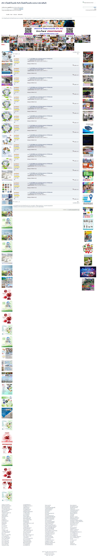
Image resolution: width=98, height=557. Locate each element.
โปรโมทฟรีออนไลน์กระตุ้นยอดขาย (76, 531)
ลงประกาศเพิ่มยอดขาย (74, 534)
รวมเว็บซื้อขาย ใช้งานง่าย (6, 531)
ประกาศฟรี (3, 518)
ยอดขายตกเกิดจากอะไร (74, 523)
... (18, 53)
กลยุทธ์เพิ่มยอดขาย (73, 528)
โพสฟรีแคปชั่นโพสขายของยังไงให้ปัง (51, 530)
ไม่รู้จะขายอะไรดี (48, 505)
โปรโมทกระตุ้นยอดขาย (74, 530)
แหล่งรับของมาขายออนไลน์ (74, 509)
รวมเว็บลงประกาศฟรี (5, 545)
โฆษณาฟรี (3, 517)
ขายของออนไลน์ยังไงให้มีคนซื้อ (50, 507)
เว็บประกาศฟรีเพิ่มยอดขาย (74, 537)
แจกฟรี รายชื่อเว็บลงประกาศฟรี (28, 523)
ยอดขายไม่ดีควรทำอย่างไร (74, 522)
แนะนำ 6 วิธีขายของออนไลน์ (28, 538)
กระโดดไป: (64, 209)
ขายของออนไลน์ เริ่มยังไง (27, 541)
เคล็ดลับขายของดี (26, 508)
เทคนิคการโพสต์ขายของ (49, 523)
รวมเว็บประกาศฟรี (5, 530)
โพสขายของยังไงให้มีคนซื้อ (49, 528)
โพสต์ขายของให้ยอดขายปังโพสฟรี (50, 526)
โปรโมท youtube (26, 525)
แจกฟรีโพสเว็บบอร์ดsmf (27, 527)
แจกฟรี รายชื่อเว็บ (26, 526)
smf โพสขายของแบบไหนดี (49, 529)
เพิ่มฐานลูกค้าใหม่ (5, 511)
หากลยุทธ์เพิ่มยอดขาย (26, 504)
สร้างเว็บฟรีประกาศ (26, 545)
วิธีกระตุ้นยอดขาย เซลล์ (74, 506)
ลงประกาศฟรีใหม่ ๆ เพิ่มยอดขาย (75, 536)
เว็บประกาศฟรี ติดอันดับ (6, 538)
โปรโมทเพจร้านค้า (73, 544)
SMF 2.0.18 (44, 551)
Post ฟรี (71, 538)
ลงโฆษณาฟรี (72, 543)
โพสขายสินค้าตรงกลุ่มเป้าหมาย (28, 534)
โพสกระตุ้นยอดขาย (73, 505)
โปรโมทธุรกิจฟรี (26, 520)
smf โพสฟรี (47, 512)
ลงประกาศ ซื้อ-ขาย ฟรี (27, 517)
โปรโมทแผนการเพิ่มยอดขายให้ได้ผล (76, 520)
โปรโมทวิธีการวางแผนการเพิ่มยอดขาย (76, 521)
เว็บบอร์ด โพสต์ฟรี (26, 516)
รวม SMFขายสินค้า (26, 512)
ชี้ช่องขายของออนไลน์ (26, 542)
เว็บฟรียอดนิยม (4, 523)
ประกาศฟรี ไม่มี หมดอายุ (6, 537)
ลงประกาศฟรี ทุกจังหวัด (6, 532)
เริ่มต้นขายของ (72, 508)
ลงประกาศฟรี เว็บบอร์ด (27, 531)
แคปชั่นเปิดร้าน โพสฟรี (49, 541)
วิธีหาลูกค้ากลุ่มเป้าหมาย (6, 508)
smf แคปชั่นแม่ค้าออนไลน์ (49, 531)
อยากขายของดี (47, 506)
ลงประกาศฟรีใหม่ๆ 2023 (27, 519)
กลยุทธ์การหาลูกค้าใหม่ (5, 504)
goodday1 (16, 59)
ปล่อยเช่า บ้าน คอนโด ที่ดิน (6, 534)
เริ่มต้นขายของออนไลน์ (27, 540)
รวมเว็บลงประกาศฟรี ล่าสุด (6, 512)
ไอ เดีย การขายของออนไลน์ (49, 519)
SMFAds (46, 552)
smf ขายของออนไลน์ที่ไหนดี (49, 522)
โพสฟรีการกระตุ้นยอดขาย (74, 529)
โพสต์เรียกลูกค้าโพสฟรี (49, 536)
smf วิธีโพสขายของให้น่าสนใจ (50, 542)
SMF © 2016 (49, 551)
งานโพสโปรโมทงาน (26, 510)
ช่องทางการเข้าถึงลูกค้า (5, 510)
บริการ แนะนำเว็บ (5, 527)
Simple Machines (54, 551)
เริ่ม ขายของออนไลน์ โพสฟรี (49, 521)
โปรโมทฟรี (72, 515)
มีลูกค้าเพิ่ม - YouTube (74, 516)
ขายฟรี (71, 526)
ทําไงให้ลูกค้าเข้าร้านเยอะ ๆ (27, 505)
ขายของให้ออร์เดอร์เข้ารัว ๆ (49, 534)
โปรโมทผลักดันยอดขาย (74, 519)
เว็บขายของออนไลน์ (48, 520)
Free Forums (52, 552)
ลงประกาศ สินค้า (26, 515)
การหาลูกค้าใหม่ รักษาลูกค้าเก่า (7, 509)
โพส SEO (71, 542)
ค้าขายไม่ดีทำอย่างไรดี (27, 509)
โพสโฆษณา (4, 524)
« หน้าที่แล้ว (75, 52)
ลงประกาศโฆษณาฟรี (5, 542)
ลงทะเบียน (21, 7)
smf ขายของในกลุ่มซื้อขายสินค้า (50, 527)
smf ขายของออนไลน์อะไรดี (49, 513)
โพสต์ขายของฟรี (4, 515)
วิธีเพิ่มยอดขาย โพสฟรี (49, 543)
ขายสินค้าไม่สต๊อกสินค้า (49, 508)
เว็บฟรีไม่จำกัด (4, 519)
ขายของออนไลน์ (26, 537)
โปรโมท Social (25, 524)
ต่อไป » (78, 52)
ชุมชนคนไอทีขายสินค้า (27, 518)
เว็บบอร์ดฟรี (72, 514)
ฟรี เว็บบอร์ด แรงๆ (26, 533)
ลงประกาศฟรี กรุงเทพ (5, 540)
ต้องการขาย (4, 533)
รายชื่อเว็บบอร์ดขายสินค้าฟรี (28, 530)
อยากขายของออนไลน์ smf (49, 515)
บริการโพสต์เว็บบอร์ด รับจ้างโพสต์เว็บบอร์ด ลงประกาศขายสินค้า (24, 3)
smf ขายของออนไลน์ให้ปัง (49, 537)
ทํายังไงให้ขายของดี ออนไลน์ (6, 505)
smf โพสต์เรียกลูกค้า (48, 535)
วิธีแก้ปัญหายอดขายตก (74, 507)
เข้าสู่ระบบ (16, 7)
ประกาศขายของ (4, 525)
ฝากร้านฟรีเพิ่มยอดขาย (74, 535)
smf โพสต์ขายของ (48, 538)
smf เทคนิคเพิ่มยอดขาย (49, 544)
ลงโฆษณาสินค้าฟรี (5, 516)
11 (19, 53)
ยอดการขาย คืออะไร (73, 527)
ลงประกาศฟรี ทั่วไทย (5, 541)
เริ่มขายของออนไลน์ (48, 509)
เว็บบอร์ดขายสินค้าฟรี (27, 532)
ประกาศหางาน (4, 526)
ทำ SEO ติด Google (5, 520)
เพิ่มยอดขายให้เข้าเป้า (73, 513)
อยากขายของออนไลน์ (26, 539)
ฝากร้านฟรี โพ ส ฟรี (5, 539)
